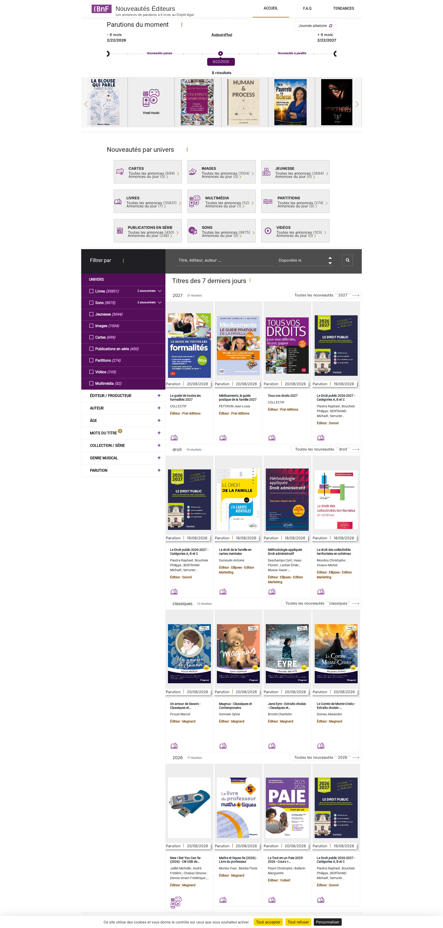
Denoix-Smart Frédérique (188, 878)
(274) (116, 360)
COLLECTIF (178, 406)
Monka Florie (248, 868)
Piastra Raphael (328, 406)
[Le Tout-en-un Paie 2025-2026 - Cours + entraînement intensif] (287, 808)
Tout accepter (268, 922)
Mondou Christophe (331, 560)
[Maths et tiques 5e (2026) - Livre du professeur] (238, 808)
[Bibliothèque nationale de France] (100, 8)
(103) (111, 372)
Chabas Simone (195, 873)
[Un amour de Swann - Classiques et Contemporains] (189, 653)
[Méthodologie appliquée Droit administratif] (287, 499)
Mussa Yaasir (278, 570)
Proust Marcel (180, 714)
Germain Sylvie (229, 714)
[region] (221, 104)
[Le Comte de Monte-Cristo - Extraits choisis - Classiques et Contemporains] (336, 653)
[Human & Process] (244, 102)
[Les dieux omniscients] (198, 102)
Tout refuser (298, 922)
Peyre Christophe (280, 868)
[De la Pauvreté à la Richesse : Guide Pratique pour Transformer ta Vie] (291, 102)
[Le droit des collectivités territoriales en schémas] (336, 499)
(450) (134, 349)
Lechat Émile (289, 565)
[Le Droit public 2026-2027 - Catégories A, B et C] (336, 345)
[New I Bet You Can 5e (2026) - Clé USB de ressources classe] (189, 807)
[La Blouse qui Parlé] (104, 102)
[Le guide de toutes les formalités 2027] (189, 345)
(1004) (113, 326)
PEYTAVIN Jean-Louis (234, 406)
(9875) (110, 303)
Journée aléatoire (313, 26)
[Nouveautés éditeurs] (158, 8)
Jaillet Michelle (181, 868)
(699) (111, 337)
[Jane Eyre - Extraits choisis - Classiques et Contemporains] (287, 653)
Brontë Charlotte (280, 714)
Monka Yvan (228, 868)
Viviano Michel (327, 565)
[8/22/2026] (220, 54)
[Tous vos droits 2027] (287, 345)
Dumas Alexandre (329, 714)
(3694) (117, 314)
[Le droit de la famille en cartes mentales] (238, 499)
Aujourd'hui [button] (221, 34)
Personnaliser (327, 922)
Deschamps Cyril (280, 560)
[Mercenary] (338, 102)
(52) (118, 383)
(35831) (112, 291)
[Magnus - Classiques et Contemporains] (238, 653)
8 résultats (221, 72)
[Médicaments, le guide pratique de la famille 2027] (238, 345)
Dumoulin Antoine (231, 560)
